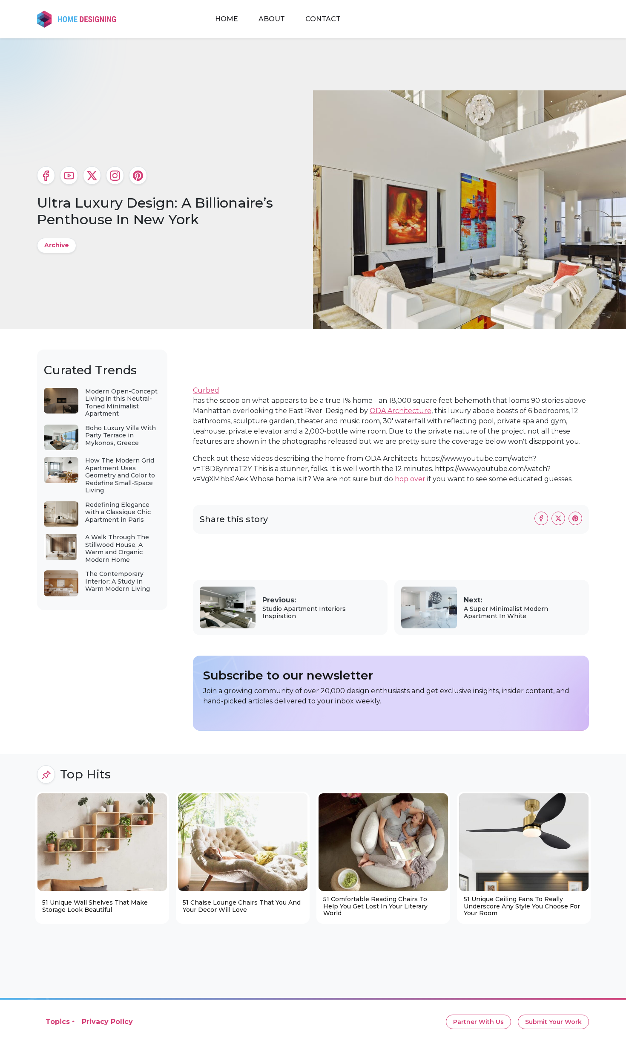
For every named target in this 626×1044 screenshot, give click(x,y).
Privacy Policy (107, 1022)
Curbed (206, 390)
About (271, 19)
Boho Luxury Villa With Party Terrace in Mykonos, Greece (120, 435)
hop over (410, 479)
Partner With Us (478, 1022)
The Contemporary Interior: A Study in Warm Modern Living (117, 581)
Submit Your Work (553, 1022)
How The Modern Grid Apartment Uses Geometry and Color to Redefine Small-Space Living (120, 475)
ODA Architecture (400, 411)
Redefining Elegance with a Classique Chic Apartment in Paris (118, 512)
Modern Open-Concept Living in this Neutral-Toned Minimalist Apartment (121, 403)
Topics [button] (58, 1022)
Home (226, 19)
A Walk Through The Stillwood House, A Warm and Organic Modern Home (117, 548)
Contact (323, 19)
